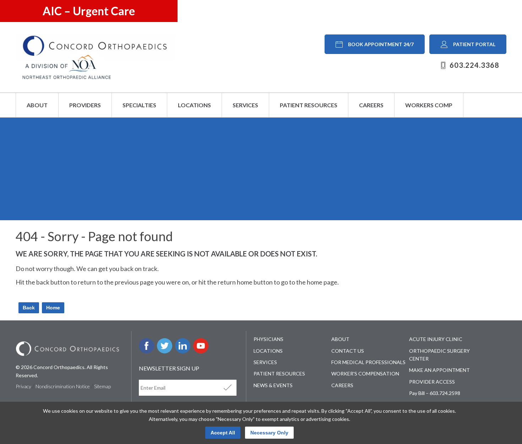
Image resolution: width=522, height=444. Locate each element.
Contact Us (347, 351)
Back (29, 307)
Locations (194, 105)
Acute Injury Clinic (435, 339)
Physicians (268, 339)
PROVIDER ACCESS (432, 382)
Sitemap (102, 386)
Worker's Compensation (365, 373)
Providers (85, 105)
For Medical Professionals (368, 362)
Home (53, 307)
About (37, 105)
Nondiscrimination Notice (63, 386)
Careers (371, 105)
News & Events (273, 385)
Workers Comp (428, 105)
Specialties (139, 105)
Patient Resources (308, 105)
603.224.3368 (474, 65)
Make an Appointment (439, 370)
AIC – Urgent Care (89, 11)
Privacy (23, 386)
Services (245, 105)
